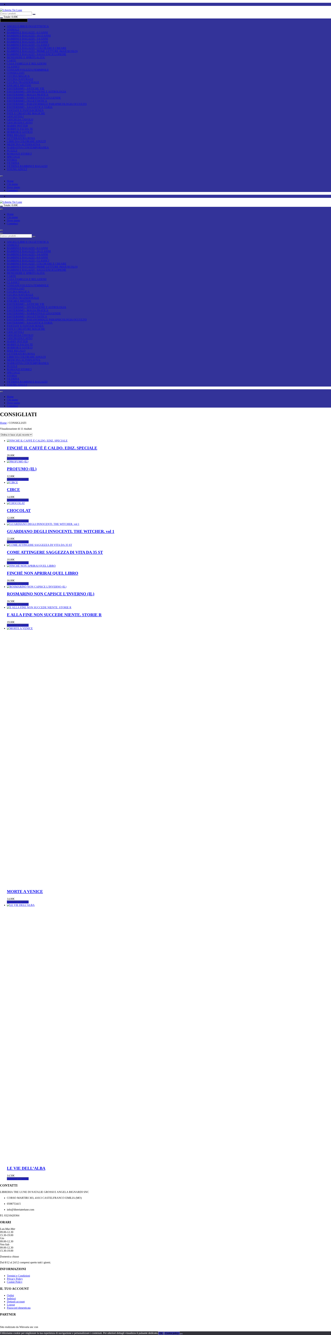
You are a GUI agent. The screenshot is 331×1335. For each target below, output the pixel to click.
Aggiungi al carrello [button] (18, 458)
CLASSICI (13, 66)
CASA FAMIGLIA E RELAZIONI (26, 63)
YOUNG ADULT (17, 169)
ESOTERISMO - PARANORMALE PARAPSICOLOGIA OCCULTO (47, 104)
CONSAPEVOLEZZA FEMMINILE (28, 69)
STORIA (12, 159)
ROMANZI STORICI (19, 153)
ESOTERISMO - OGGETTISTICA (27, 100)
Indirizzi (11, 1298)
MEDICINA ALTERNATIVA (23, 144)
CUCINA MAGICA (18, 76)
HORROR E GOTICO (20, 132)
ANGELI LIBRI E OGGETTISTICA (28, 26)
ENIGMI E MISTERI (19, 85)
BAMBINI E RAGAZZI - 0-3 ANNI (27, 32)
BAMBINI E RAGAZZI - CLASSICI (28, 45)
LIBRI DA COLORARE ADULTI (26, 141)
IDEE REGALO (16, 135)
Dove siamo (13, 187)
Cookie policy (172, 1333)
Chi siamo (12, 184)
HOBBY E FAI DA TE (20, 128)
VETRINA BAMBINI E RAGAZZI (27, 166)
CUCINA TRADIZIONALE (23, 82)
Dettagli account (16, 1301)
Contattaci (12, 190)
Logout (11, 1304)
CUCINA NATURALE (20, 79)
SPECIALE (13, 156)
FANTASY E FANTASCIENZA (25, 110)
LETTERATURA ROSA (21, 138)
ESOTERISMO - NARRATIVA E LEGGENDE (34, 97)
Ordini (10, 1295)
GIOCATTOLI (15, 116)
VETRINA (13, 163)
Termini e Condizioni (18, 1275)
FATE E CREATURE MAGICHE (26, 113)
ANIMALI (13, 29)
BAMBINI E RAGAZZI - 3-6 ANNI (27, 38)
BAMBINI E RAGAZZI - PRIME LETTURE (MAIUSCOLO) (42, 51)
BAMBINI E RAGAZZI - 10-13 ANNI (29, 35)
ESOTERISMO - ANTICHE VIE (25, 88)
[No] (181, 1333)
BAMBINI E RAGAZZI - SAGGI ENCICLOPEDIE (36, 54)
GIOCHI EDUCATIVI (19, 122)
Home (10, 181)
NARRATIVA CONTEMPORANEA (28, 147)
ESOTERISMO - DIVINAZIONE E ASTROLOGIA (36, 91)
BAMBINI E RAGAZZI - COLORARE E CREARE (36, 48)
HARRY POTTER (17, 125)
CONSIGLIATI (15, 72)
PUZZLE (12, 150)
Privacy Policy (15, 1278)
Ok (160, 1333)
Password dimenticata (19, 1307)
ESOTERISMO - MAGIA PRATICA (27, 94)
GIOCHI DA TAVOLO (20, 119)
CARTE (11, 60)
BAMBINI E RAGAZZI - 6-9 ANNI (27, 41)
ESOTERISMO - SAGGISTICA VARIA (30, 107)
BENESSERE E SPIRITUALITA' (26, 57)
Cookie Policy (14, 1281)
